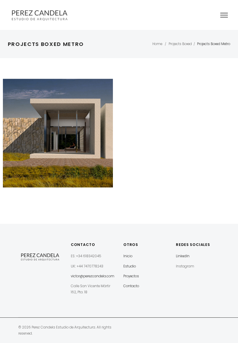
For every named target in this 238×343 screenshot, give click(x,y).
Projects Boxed (180, 44)
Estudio (129, 266)
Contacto (131, 286)
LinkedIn (183, 256)
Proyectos (131, 276)
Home (157, 44)
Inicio (127, 256)
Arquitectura (58, 141)
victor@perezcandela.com (92, 276)
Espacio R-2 (57, 134)
